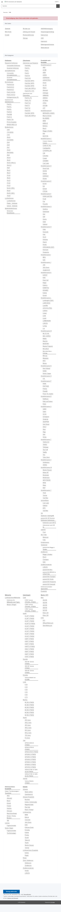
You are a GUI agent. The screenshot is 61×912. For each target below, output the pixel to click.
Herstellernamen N (46, 366)
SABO (44, 409)
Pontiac (27, 841)
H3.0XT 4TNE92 (29, 642)
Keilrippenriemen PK (13, 99)
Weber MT (46, 472)
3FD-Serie (27, 731)
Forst (44, 534)
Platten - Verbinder (12, 205)
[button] (46, 1)
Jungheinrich (46, 270)
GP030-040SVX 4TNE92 (29, 750)
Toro (44, 455)
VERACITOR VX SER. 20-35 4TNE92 (30, 781)
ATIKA (44, 103)
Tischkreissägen (11, 839)
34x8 (8, 170)
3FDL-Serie (28, 733)
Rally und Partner (48, 401)
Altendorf (45, 90)
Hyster (25, 619)
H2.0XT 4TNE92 (29, 632)
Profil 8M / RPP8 (29, 88)
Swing (44, 437)
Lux (44, 328)
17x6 (8, 137)
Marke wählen (29, 798)
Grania (45, 219)
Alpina (44, 88)
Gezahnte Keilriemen (13, 70)
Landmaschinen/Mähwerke (13, 603)
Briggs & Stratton (48, 131)
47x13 (8, 187)
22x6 (8, 144)
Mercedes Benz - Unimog (48, 352)
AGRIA (44, 75)
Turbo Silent (46, 457)
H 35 (26, 698)
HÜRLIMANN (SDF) (48, 247)
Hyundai (25, 665)
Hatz (44, 234)
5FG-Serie (27, 736)
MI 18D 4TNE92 (29, 711)
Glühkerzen (28, 871)
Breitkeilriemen (9, 129)
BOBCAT (45, 123)
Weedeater (46, 475)
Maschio (45, 341)
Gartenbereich (29, 800)
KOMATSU (46, 288)
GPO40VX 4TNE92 (30, 765)
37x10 (8, 177)
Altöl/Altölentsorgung (47, 29)
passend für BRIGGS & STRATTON (49, 575)
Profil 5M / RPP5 (29, 85)
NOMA (45, 371)
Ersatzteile (44, 597)
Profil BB (9, 116)
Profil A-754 (10, 121)
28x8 (8, 157)
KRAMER (45, 290)
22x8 (8, 147)
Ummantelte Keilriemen (10, 66)
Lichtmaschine (27, 818)
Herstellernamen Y (46, 490)
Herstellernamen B (46, 111)
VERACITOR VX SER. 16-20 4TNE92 (30, 776)
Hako (44, 229)
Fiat (44, 201)
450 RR (45, 611)
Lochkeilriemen (9, 200)
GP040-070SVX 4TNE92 (29, 754)
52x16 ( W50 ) (11, 190)
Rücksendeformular (29, 35)
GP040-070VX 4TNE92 (31, 758)
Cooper (45, 158)
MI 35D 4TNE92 (29, 721)
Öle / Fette (44, 537)
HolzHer (9, 814)
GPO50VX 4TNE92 (30, 768)
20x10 (8, 139)
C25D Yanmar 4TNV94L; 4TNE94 (30, 607)
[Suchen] (58, 6)
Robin (44, 404)
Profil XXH (28, 80)
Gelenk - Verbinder (12, 208)
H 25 (26, 693)
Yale (24, 746)
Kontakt (7, 35)
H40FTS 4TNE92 (29, 652)
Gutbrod (45, 224)
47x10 (8, 185)
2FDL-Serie (28, 728)
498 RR (45, 613)
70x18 (8, 198)
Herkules (45, 239)
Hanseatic (46, 232)
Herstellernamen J (46, 262)
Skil (8, 826)
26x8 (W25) (10, 154)
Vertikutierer (46, 462)
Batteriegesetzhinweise (48, 44)
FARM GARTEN (47, 196)
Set (42, 513)
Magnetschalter (29, 810)
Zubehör (43, 532)
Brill (44, 133)
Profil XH (27, 78)
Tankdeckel (44, 547)
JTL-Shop (53, 910)
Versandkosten (29, 902)
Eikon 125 (45, 618)
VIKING (45, 465)
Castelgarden (47, 148)
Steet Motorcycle (48, 631)
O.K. (44, 378)
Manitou (25, 705)
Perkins (45, 389)
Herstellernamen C (46, 139)
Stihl (44, 434)
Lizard (44, 318)
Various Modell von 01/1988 (30, 684)
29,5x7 (9, 159)
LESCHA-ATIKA (47, 308)
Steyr (44, 429)
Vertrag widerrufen (11, 899)
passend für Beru (48, 571)
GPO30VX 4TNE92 (30, 760)
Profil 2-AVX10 (11, 94)
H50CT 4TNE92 (29, 655)
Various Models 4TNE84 (29, 788)
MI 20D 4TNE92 (29, 713)
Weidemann (46, 478)
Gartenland (46, 212)
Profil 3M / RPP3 (29, 83)
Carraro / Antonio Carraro (48, 142)
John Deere (46, 267)
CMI (44, 153)
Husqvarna (46, 252)
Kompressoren (45, 544)
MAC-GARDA (46, 336)
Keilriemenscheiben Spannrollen (47, 593)
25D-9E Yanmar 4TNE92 (29, 668)
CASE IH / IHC (47, 145)
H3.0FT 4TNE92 (29, 639)
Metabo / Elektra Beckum (12, 823)
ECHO (44, 184)
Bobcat (27, 823)
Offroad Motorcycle (48, 629)
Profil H (27, 75)
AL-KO (44, 85)
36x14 (8, 175)
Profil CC (9, 119)
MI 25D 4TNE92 (29, 716)
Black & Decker (47, 116)
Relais (24, 865)
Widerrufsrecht (45, 48)
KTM (42, 624)
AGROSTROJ (46, 80)
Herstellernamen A (46, 65)
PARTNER (45, 386)
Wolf (44, 488)
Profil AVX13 (10, 89)
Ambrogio (46, 93)
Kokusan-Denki (29, 833)
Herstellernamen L (46, 298)
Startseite (8, 29)
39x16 (8, 180)
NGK (44, 564)
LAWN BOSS (46, 303)
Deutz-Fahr (46, 168)
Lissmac (7, 829)
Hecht (44, 237)
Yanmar (45, 495)
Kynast (45, 295)
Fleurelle (45, 204)
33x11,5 (9, 167)
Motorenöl (46, 539)
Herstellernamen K (46, 272)
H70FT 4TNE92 (29, 662)
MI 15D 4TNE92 (29, 708)
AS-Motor (45, 100)
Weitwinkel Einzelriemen (11, 214)
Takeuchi (27, 846)
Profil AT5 (27, 112)
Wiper (44, 485)
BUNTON (45, 136)
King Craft (46, 280)
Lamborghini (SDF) (48, 300)
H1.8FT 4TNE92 (29, 624)
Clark (24, 603)
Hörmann (10, 817)
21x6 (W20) (10, 142)
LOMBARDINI (46, 321)
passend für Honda (48, 583)
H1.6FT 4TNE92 (29, 622)
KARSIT (45, 275)
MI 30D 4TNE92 (29, 718)
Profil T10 (27, 110)
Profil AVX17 (10, 92)
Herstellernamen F (46, 194)
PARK (44, 384)
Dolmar (45, 173)
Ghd (44, 214)
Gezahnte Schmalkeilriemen (12, 80)
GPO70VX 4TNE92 (30, 773)
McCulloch (46, 349)
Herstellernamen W (47, 467)
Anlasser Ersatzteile (29, 803)
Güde (44, 222)
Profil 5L (9, 111)
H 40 (26, 700)
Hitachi (45, 242)
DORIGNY (45, 176)
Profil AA (9, 114)
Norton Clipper (47, 373)
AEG (8, 801)
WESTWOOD (46, 480)
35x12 (8, 172)
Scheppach (46, 417)
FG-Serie (27, 744)
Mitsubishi (46, 358)
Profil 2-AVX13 (11, 97)
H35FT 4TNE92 (29, 647)
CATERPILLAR (47, 151)
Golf (44, 217)
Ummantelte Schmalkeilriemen (12, 76)
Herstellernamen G (46, 206)
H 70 (26, 703)
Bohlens (45, 126)
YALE (44, 493)
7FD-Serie (27, 741)
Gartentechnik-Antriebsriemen (9, 103)
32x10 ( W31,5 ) (11, 165)
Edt (44, 186)
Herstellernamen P (46, 381)
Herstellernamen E (46, 181)
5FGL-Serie (28, 738)
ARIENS (45, 98)
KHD (44, 278)
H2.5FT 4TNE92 (29, 634)
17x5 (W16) (10, 134)
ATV (44, 626)
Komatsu (25, 681)
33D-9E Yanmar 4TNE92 (29, 677)
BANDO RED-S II (11, 126)
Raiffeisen (46, 399)
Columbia (45, 156)
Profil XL (27, 70)
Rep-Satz (27, 813)
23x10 (8, 152)
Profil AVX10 (10, 86)
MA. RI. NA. (46, 333)
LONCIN (45, 323)
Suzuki (27, 843)
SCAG (44, 414)
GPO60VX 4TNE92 (30, 770)
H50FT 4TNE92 (29, 657)
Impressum (44, 41)
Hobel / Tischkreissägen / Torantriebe (12, 798)
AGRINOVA (46, 78)
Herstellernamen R (46, 396)
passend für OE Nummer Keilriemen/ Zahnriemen (48, 519)
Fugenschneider (11, 831)
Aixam (44, 83)
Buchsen (27, 805)
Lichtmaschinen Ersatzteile (27, 857)
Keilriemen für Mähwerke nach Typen (11, 608)
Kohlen (27, 860)
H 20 (26, 690)
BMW (44, 121)
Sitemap (25, 38)
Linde (44, 316)
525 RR (45, 616)
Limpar (45, 313)
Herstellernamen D (46, 166)
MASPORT (46, 344)
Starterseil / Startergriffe (48, 516)
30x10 (8, 162)
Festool (9, 811)
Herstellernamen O (46, 376)
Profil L (27, 72)
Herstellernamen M (46, 331)
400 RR (45, 608)
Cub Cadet (46, 163)
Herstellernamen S (46, 406)
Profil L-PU (28, 102)
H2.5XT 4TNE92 (29, 637)
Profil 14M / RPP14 (30, 90)
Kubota (45, 293)
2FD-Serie (27, 726)
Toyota (25, 723)
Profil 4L (9, 109)
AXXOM (45, 106)
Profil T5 (27, 107)
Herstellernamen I (46, 255)
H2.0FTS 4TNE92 (29, 629)
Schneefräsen (45, 500)
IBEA (44, 257)
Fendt (44, 199)
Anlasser (25, 795)
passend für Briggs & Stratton (49, 550)
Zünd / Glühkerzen (28, 868)
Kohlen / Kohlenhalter (31, 808)
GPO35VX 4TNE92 (30, 763)
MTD (44, 361)
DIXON (45, 171)
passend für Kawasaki (49, 590)
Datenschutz (44, 35)
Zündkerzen (44, 554)
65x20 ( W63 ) (11, 195)
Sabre (44, 412)
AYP (44, 108)
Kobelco (45, 285)
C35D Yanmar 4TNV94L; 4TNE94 (30, 616)
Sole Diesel (46, 424)
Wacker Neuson (47, 470)
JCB (44, 265)
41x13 (8, 182)
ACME (44, 70)
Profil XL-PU (28, 100)
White (44, 483)
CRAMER (45, 161)
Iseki (44, 260)
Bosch (44, 128)
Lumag (45, 326)
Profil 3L (9, 106)
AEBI (44, 72)
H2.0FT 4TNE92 (29, 627)
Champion (46, 561)
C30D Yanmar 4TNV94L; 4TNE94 (30, 611)
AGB (42, 38)
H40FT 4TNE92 (29, 650)
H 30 (26, 695)
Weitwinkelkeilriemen (11, 210)
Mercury (45, 356)
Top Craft (45, 450)
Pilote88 (45, 391)
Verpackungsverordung (48, 32)
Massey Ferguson (48, 346)
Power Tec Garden (48, 394)
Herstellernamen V (46, 460)
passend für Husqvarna (46, 586)
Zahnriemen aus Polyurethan (28, 96)
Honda (45, 245)
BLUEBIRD (46, 118)
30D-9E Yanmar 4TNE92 (29, 673)
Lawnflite (45, 305)
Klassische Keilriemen (11, 63)
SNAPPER (45, 422)
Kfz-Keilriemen (9, 84)
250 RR (45, 606)
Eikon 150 (45, 621)
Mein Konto (8, 32)
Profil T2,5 (28, 105)
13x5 (8, 132)
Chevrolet (28, 825)
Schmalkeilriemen (10, 72)
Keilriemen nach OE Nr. (48, 524)
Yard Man (45, 498)
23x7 (8, 149)
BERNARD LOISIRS (48, 113)
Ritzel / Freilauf (29, 815)
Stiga (44, 432)
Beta (42, 603)
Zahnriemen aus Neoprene (28, 64)
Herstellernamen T (46, 439)
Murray (45, 363)
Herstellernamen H (46, 227)
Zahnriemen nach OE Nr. (49, 528)
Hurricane (46, 250)
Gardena (45, 209)
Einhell (45, 189)
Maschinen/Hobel (12, 819)
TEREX (44, 445)
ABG (44, 67)
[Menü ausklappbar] (2, 1)
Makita (45, 339)
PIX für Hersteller (12, 124)
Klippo (45, 283)
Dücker (45, 179)
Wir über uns (27, 29)
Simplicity (45, 419)
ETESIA (45, 191)
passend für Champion (46, 579)
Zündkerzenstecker (46, 566)
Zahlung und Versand (29, 32)
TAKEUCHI (46, 442)
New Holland (46, 368)
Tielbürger (46, 447)
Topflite (45, 452)
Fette (44, 542)
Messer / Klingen (12, 612)
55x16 (8, 192)
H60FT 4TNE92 (29, 660)
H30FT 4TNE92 (29, 645)
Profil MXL (28, 67)
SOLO (44, 427)
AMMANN (45, 95)
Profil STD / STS (29, 93)
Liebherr (45, 311)
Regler (27, 863)
